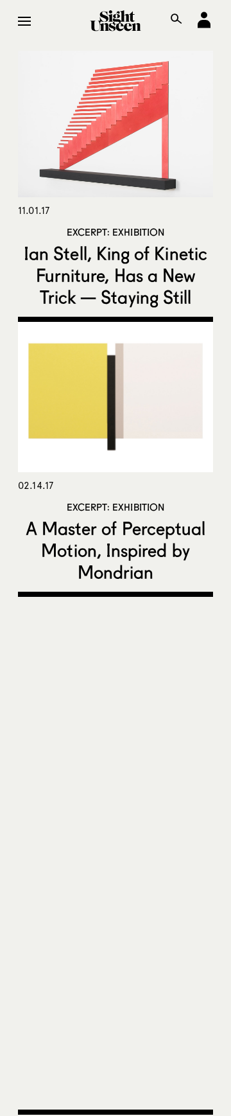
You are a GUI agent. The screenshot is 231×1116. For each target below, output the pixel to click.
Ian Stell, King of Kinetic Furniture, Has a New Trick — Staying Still (115, 275)
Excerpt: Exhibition (116, 232)
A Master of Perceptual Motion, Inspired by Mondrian (116, 550)
